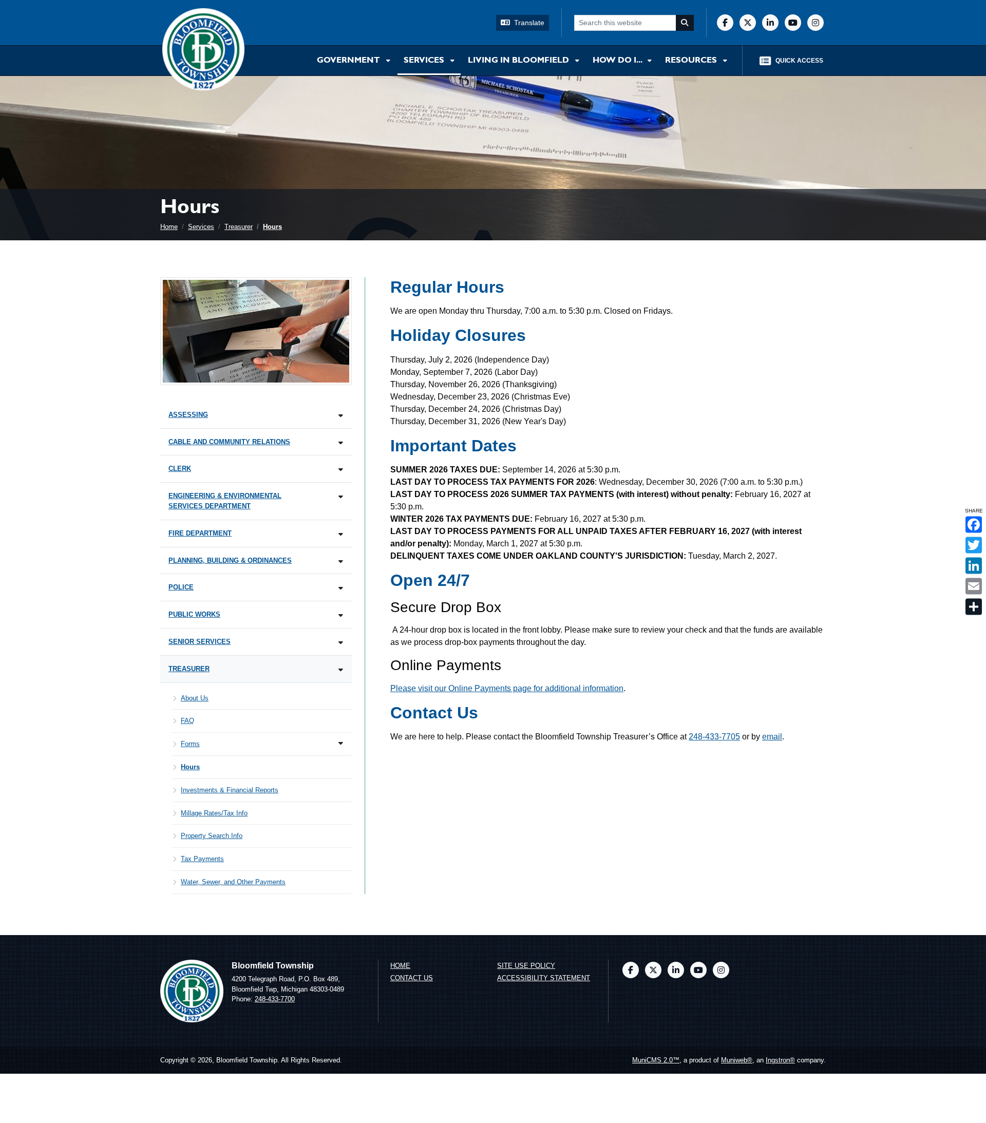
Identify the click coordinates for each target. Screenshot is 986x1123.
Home (169, 227)
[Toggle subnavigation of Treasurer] (341, 670)
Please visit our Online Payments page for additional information (506, 688)
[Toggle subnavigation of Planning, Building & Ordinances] (341, 561)
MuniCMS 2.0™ (655, 1060)
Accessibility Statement (543, 978)
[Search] (685, 23)
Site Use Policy (526, 965)
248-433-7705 (714, 736)
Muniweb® (736, 1060)
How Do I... (618, 60)
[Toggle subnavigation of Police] (341, 588)
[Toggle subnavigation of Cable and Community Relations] (341, 443)
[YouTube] (793, 22)
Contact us (411, 978)
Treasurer (238, 227)
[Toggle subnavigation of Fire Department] (341, 534)
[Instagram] (815, 22)
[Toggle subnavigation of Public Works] (341, 615)
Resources (692, 60)
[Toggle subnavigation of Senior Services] (341, 643)
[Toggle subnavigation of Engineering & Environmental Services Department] (341, 497)
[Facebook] (725, 22)
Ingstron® (780, 1060)
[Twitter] (748, 22)
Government (349, 60)
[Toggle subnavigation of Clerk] (341, 470)
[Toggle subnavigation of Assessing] (341, 416)
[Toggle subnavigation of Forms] (341, 743)
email (772, 736)
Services (425, 60)
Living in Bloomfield (519, 60)
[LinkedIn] (770, 22)
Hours (272, 227)
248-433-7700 (275, 999)
